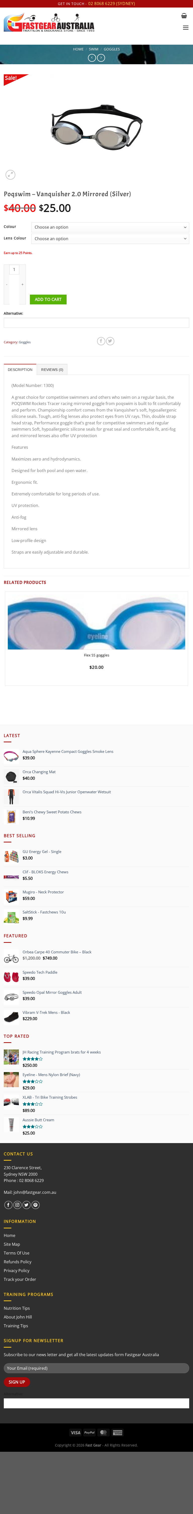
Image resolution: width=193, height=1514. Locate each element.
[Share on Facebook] (101, 341)
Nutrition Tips (17, 1308)
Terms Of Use (16, 1253)
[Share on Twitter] (110, 341)
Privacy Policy (16, 1270)
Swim (94, 49)
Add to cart (48, 299)
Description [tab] (20, 370)
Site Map (12, 1244)
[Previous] (6, 698)
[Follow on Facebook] (8, 1205)
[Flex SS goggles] (96, 630)
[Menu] (185, 27)
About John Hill (18, 1317)
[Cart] (184, 15)
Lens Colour (15, 238)
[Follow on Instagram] (17, 1205)
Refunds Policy (17, 1262)
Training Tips (16, 1326)
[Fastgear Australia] (90, 22)
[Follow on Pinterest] (35, 1205)
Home (78, 49)
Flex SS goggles (96, 655)
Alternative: (13, 313)
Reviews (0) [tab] (52, 370)
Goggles (112, 49)
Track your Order (20, 1279)
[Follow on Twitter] (26, 1205)
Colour (10, 226)
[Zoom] (10, 175)
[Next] (22, 172)
